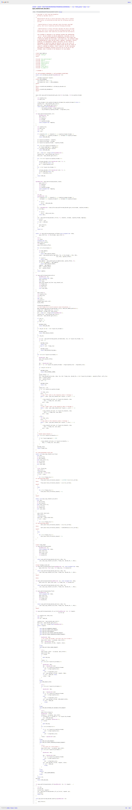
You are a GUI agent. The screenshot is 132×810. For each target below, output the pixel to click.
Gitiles (8, 807)
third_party (78, 6)
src (73, 6)
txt (126, 807)
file (60, 11)
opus (84, 6)
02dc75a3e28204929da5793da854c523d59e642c (56, 6)
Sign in (129, 2)
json (129, 807)
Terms (15, 807)
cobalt (34, 6)
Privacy (12, 807)
